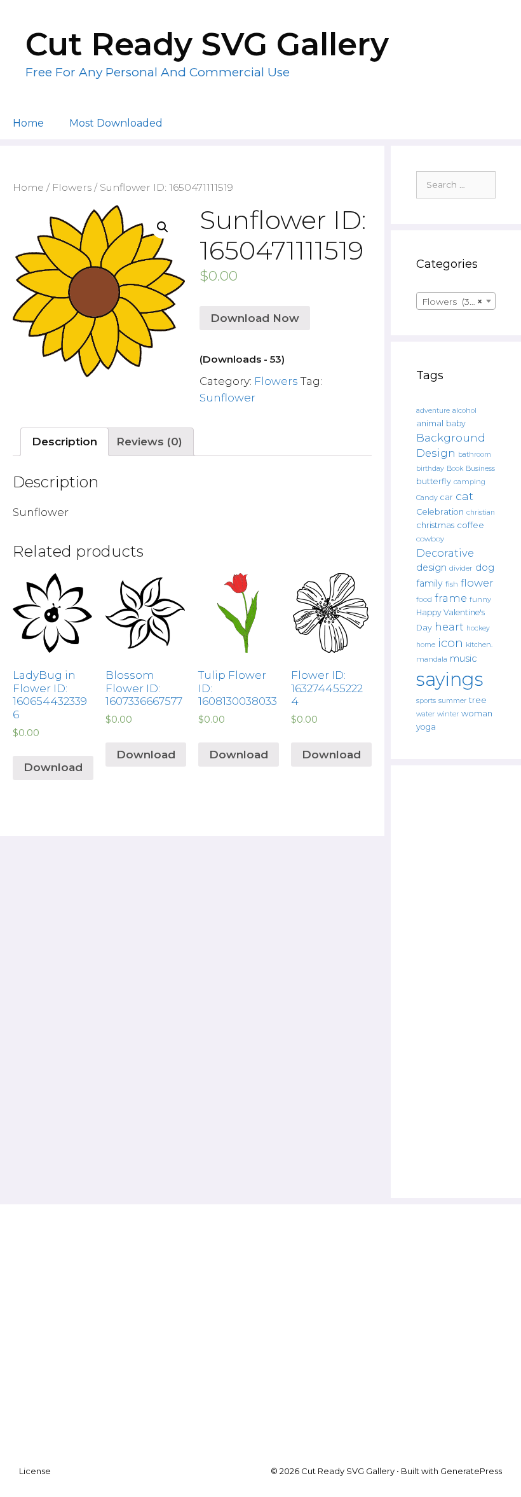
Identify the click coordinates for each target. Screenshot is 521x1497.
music (463, 658)
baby (456, 423)
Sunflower (227, 397)
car (446, 497)
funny (480, 599)
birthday (430, 468)
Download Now (254, 318)
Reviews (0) (149, 441)
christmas (435, 525)
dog (484, 567)
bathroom (474, 454)
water (425, 713)
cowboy (430, 538)
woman (476, 713)
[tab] (64, 442)
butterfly (433, 481)
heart (449, 626)
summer (452, 701)
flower (477, 582)
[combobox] (456, 301)
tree (478, 700)
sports (426, 700)
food (424, 599)
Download (53, 767)
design (431, 567)
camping (469, 481)
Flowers (71, 187)
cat (464, 496)
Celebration (440, 512)
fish (451, 583)
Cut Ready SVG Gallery (207, 44)
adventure (433, 411)
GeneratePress (471, 1471)
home (425, 645)
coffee (470, 525)
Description (64, 441)
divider (461, 568)
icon (450, 643)
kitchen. (479, 645)
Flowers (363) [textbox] (452, 301)
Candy (427, 498)
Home (28, 123)
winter (448, 714)
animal (429, 423)
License (35, 1471)
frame (451, 598)
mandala (431, 659)
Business (480, 468)
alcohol (464, 410)
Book (455, 468)
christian (480, 512)
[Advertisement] (456, 982)
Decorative (445, 553)
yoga (426, 727)
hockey (478, 628)
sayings (450, 679)
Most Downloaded (116, 123)
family (429, 583)
